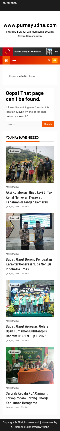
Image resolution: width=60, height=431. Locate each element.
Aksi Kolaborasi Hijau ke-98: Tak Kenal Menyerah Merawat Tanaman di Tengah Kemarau (29, 197)
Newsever (48, 422)
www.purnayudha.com (30, 25)
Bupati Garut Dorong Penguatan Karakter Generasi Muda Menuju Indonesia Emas (29, 264)
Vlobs (45, 427)
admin (26, 207)
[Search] (49, 60)
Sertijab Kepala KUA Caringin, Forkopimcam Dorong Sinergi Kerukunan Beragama (27, 398)
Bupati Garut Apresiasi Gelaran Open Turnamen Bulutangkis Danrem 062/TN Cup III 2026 (28, 331)
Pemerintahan (12, 187)
